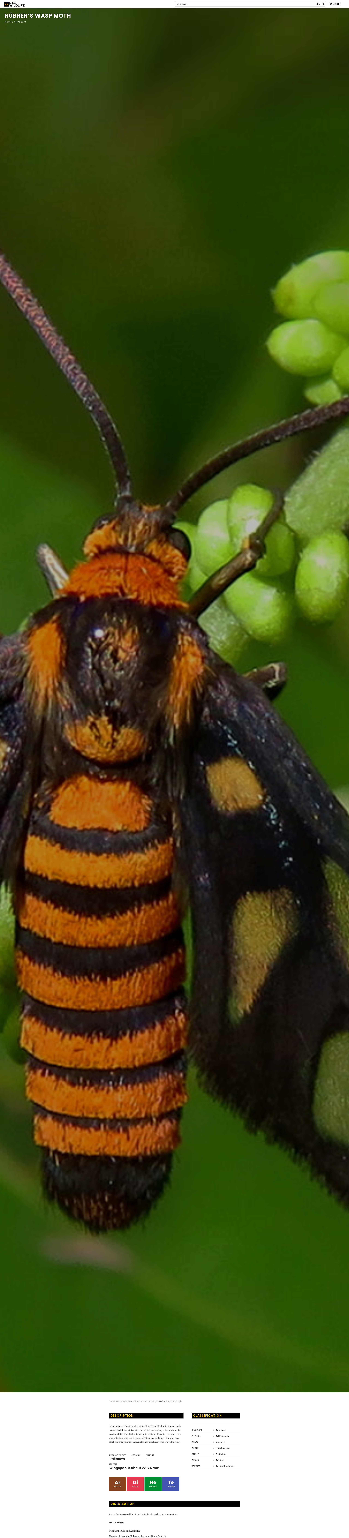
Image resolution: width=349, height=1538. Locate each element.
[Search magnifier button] (323, 4)
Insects (146, 1401)
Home (112, 1401)
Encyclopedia (124, 1401)
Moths (155, 1401)
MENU (334, 4)
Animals (137, 1401)
